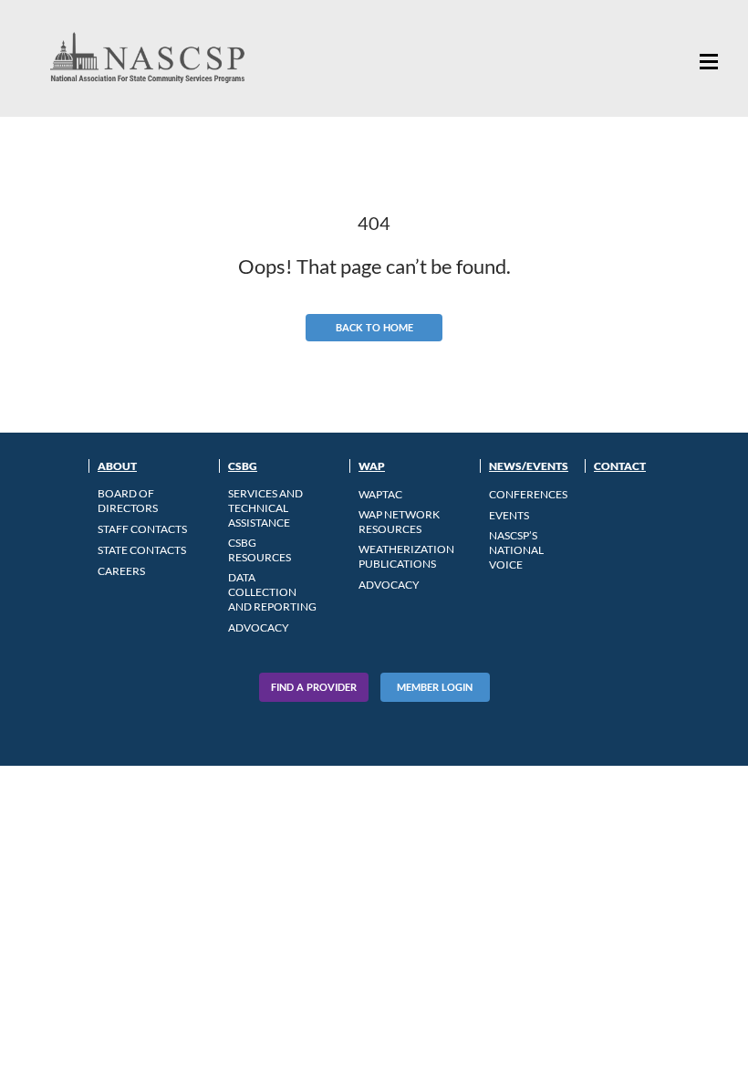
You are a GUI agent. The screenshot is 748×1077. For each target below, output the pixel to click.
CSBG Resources (259, 550)
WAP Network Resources (399, 521)
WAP (371, 466)
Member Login (435, 687)
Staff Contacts (142, 529)
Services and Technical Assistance (265, 507)
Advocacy (258, 627)
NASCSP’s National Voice (516, 549)
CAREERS (121, 571)
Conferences (528, 494)
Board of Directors (128, 500)
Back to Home (374, 327)
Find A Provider (314, 687)
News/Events (528, 466)
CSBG (242, 466)
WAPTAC (380, 494)
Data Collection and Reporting (272, 591)
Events (509, 515)
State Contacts (142, 550)
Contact (620, 466)
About (117, 466)
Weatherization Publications (406, 556)
